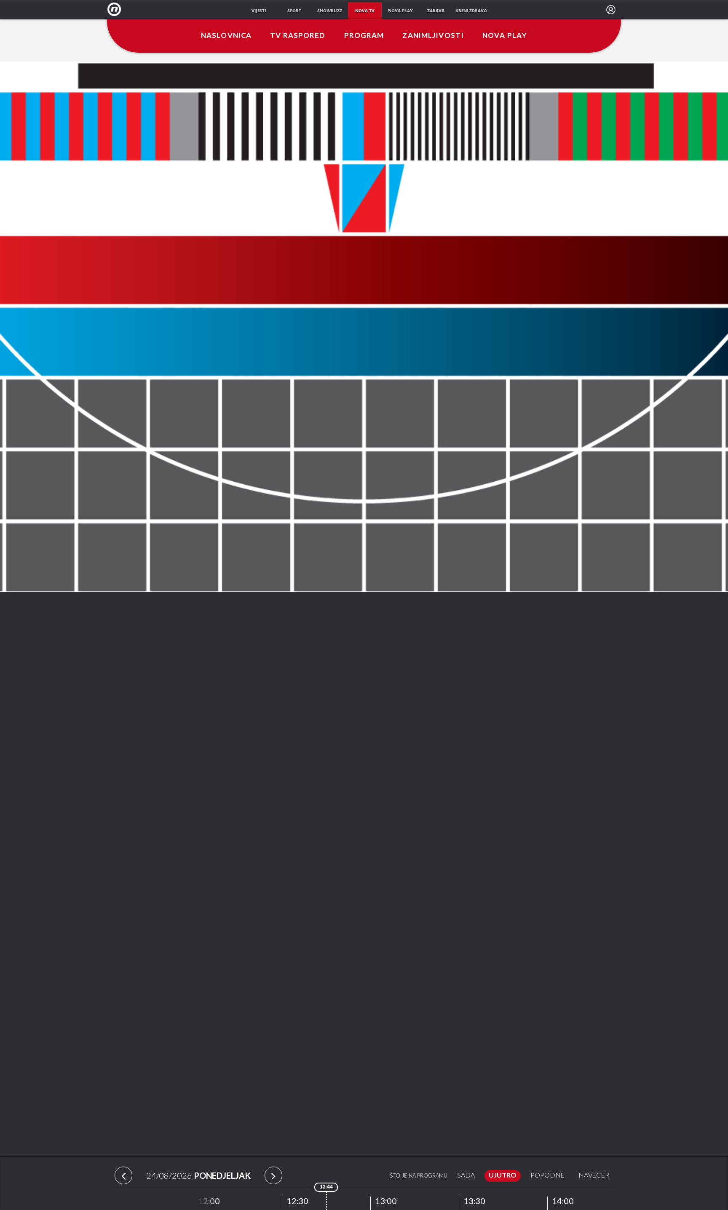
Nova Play (504, 36)
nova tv (365, 10)
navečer (593, 1176)
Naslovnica (226, 36)
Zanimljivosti (433, 36)
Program (364, 36)
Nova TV (116, 9)
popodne (547, 1176)
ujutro (503, 1176)
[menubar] (611, 9)
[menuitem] (611, 10)
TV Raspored (297, 36)
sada (466, 1176)
